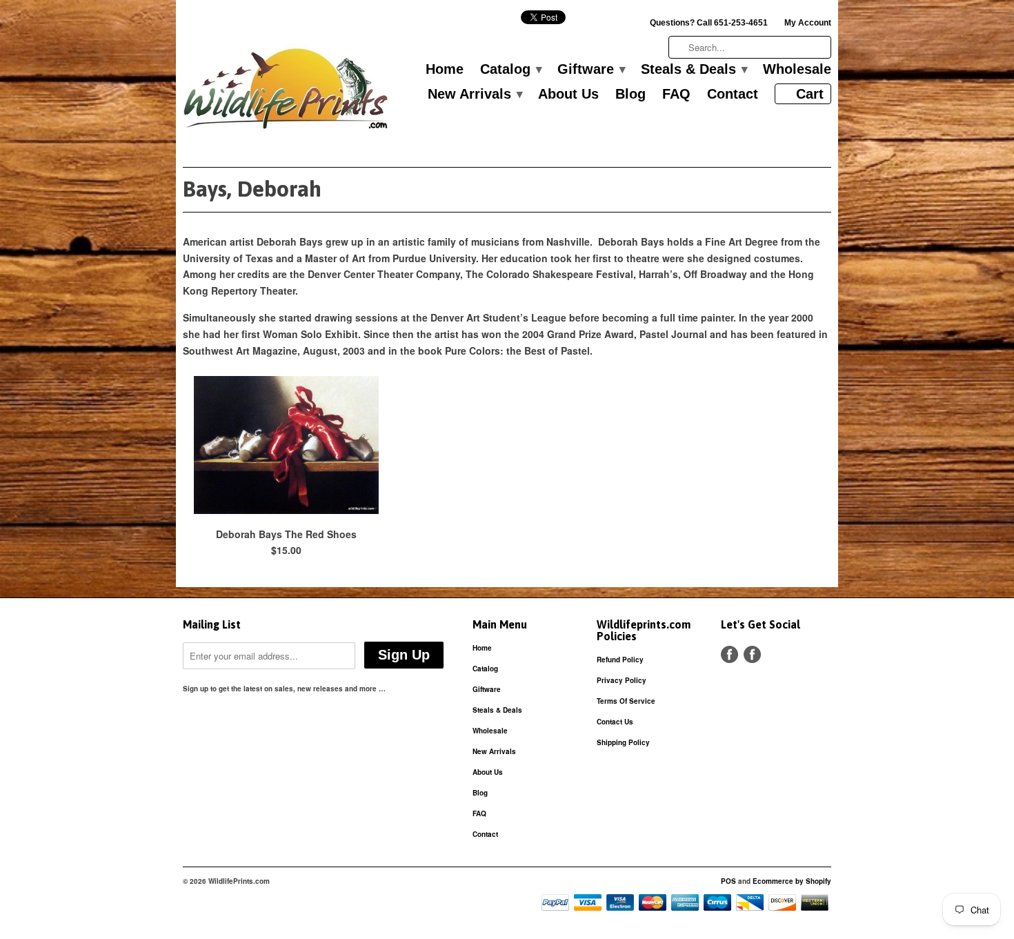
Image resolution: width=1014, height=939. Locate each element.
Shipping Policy (623, 742)
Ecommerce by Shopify (792, 881)
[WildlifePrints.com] (286, 92)
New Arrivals (474, 94)
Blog (630, 94)
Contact (732, 94)
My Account (807, 23)
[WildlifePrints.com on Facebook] (752, 654)
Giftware (590, 70)
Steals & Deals (693, 70)
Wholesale (797, 70)
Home (445, 70)
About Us (568, 94)
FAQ (676, 94)
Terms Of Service (626, 701)
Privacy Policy (621, 680)
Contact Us (615, 722)
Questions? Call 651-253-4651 (709, 23)
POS (728, 881)
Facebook (729, 654)
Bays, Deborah (252, 188)
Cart (810, 93)
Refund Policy (620, 659)
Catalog (510, 70)
